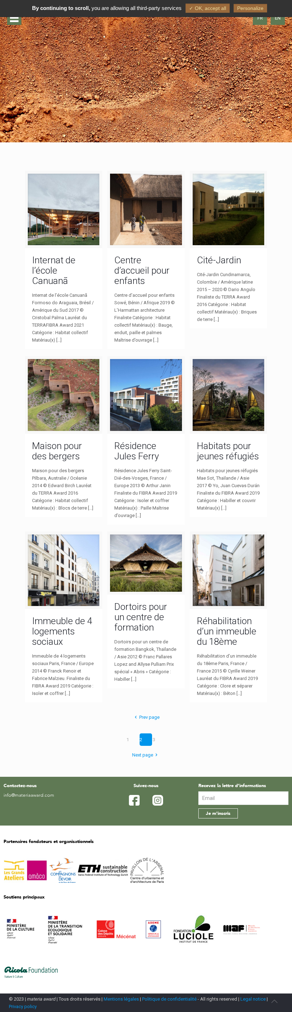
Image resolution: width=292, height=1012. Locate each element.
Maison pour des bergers (57, 451)
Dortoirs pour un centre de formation (140, 617)
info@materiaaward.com (29, 795)
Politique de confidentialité (169, 999)
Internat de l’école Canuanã (53, 270)
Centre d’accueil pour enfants (142, 270)
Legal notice (253, 999)
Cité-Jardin (219, 260)
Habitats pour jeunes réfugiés (228, 451)
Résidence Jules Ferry (136, 451)
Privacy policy (23, 1006)
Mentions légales (121, 999)
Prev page (149, 717)
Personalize (250, 8)
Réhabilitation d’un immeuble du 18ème (226, 631)
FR (260, 18)
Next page (142, 755)
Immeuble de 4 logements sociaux (62, 631)
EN (278, 18)
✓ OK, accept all (207, 8)
